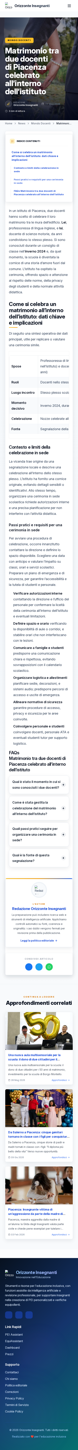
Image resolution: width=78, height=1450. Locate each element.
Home (8, 123)
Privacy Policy (14, 1398)
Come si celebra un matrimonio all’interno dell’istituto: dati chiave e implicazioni (35, 156)
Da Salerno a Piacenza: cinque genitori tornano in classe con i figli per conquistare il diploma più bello (38, 1136)
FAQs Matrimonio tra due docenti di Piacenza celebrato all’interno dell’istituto (39, 193)
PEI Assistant (14, 1334)
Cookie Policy (14, 1411)
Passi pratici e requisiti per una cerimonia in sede (38, 181)
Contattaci (12, 1372)
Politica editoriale (16, 1385)
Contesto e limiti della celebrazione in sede (36, 170)
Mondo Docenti (19, 40)
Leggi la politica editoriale (37, 940)
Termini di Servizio (17, 1405)
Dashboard (12, 1347)
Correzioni (12, 1392)
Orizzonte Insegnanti (25, 105)
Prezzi (9, 1354)
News (21, 123)
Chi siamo (11, 1379)
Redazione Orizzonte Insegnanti (39, 909)
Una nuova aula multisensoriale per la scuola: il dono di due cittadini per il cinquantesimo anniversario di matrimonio (37, 1059)
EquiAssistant (14, 1341)
